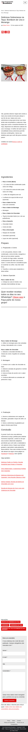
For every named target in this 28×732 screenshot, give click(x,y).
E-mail (5, 657)
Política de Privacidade (9, 722)
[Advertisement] (14, 50)
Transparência (14, 724)
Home (8, 720)
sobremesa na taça (16, 625)
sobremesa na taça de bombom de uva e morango (13, 629)
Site (4, 664)
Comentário (6, 671)
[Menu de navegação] (25, 2)
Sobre (13, 720)
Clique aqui (18, 297)
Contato (19, 720)
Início (2, 10)
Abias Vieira (6, 25)
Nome (5, 650)
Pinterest (11, 453)
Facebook (4, 453)
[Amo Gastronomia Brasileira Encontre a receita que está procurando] (7, 2)
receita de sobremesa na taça (11, 622)
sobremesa (5, 625)
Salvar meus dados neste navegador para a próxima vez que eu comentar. (14, 696)
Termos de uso (20, 722)
